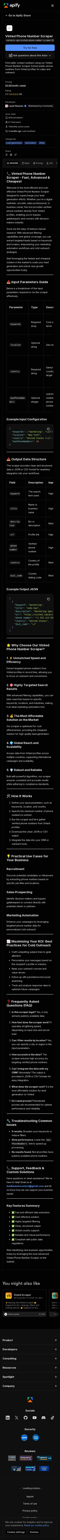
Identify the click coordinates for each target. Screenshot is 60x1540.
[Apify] (12, 5)
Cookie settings (16, 1532)
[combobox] (30, 55)
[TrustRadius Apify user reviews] (30, 1468)
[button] (30, 1340)
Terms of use (30, 1503)
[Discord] (43, 1417)
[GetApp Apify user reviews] (12, 1458)
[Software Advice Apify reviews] (26, 1458)
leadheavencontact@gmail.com (25, 1186)
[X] (16, 1417)
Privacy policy (30, 1510)
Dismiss (34, 1532)
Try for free (30, 47)
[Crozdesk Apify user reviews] (44, 1468)
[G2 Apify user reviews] (16, 1468)
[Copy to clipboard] (48, 429)
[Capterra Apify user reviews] (44, 1458)
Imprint (30, 1496)
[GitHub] (25, 1417)
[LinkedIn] (7, 1417)
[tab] (12, 163)
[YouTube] (34, 1417)
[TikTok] (52, 1417)
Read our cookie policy (36, 1525)
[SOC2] (36, 1437)
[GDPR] (24, 1437)
